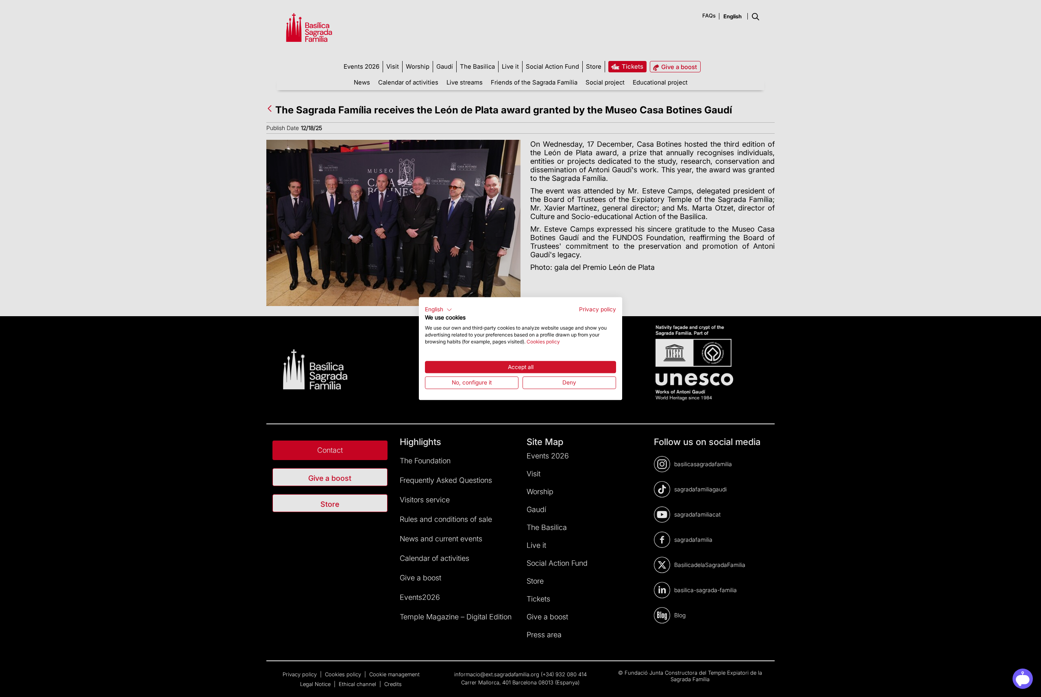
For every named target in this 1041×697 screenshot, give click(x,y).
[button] (438, 310)
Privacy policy (597, 309)
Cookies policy (543, 342)
